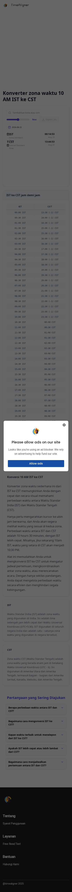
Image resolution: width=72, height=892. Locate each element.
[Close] (64, 424)
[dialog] (36, 446)
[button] (36, 463)
